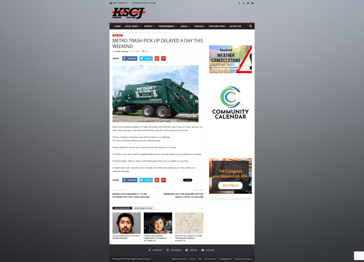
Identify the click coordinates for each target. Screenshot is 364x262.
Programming (166, 26)
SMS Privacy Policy (179, 259)
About (184, 26)
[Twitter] (248, 3)
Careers (192, 259)
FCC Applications (225, 259)
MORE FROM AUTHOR (143, 208)
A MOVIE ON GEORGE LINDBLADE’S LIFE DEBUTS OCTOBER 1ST (155, 238)
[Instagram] (243, 3)
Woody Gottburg (121, 51)
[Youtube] (252, 3)
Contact (199, 26)
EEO (199, 259)
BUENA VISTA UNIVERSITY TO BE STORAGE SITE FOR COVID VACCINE (130, 195)
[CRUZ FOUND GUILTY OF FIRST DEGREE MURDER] (126, 223)
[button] (250, 26)
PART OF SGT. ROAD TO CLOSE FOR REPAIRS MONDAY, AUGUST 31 (188, 238)
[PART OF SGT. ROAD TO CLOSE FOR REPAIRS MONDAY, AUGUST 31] (189, 223)
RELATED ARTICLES (122, 208)
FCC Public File (210, 259)
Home (118, 26)
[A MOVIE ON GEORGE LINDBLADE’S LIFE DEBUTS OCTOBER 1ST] (158, 223)
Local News (131, 26)
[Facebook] (239, 3)
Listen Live (235, 26)
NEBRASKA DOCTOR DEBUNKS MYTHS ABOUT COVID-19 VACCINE (183, 195)
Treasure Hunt (217, 26)
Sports (148, 26)
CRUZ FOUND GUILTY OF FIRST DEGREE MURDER (126, 236)
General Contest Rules (243, 259)
